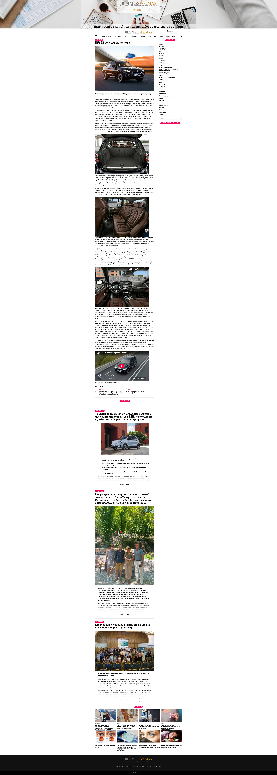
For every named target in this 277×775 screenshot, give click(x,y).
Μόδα (160, 82)
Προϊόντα (161, 95)
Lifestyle (125, 36)
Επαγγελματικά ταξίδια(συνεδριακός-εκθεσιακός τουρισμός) (168, 70)
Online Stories (162, 50)
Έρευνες (161, 75)
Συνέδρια (161, 98)
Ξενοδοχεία (162, 84)
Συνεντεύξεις (133, 36)
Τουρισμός (118, 36)
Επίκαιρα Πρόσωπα (164, 72)
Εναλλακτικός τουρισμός (165, 67)
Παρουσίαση (162, 91)
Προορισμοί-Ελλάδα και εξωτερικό (168, 96)
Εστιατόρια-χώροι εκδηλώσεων (167, 77)
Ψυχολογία (161, 114)
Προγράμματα (162, 93)
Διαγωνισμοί (162, 60)
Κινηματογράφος (163, 81)
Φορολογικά (162, 111)
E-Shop (173, 36)
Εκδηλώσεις (162, 65)
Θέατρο (161, 79)
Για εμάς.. (135, 766)
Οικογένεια (143, 36)
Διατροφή (161, 64)
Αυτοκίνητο (162, 55)
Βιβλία (160, 57)
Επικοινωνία (157, 766)
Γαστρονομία (162, 58)
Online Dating (162, 48)
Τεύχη (160, 104)
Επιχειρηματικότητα (107, 36)
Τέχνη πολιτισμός (158, 36)
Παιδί (160, 89)
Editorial (161, 43)
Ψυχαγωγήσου (162, 112)
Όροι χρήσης (119, 766)
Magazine (168, 36)
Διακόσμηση (162, 62)
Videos (160, 51)
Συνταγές (161, 102)
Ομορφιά (161, 88)
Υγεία (149, 36)
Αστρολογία (162, 53)
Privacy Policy (128, 766)
